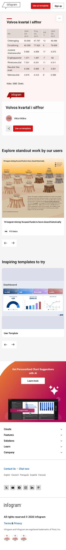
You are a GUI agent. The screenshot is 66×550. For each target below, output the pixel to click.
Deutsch (15, 475)
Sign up (58, 6)
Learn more (33, 381)
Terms (7, 523)
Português (24, 475)
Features (9, 434)
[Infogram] (11, 5)
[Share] (9, 128)
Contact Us (10, 468)
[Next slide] (13, 243)
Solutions (9, 440)
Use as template (41, 5)
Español (33, 475)
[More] (59, 18)
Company (9, 452)
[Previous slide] (6, 243)
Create (7, 429)
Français (42, 475)
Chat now (24, 468)
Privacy (18, 523)
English (7, 475)
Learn (7, 446)
